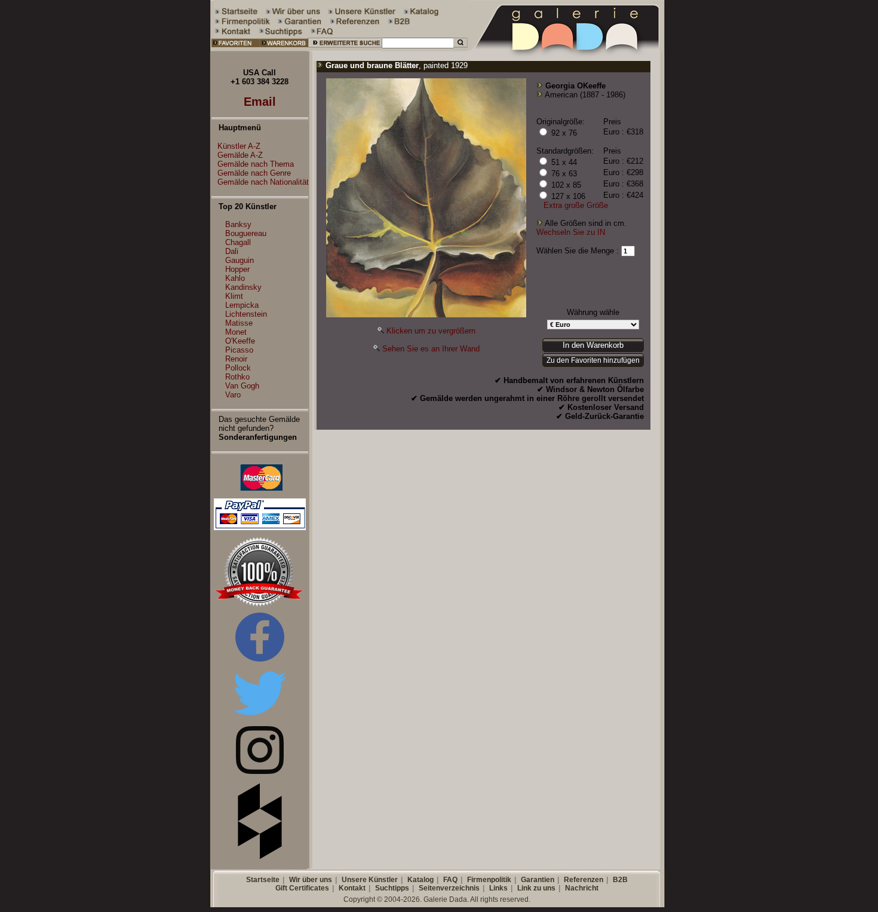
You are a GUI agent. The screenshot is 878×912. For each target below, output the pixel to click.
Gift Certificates (302, 888)
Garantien (537, 880)
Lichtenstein (246, 314)
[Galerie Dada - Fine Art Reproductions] (567, 48)
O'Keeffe (240, 340)
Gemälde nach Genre (254, 173)
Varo (233, 394)
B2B (620, 880)
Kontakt (352, 888)
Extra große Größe (576, 205)
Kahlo (235, 278)
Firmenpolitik (489, 880)
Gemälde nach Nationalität (263, 181)
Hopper (237, 269)
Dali (231, 251)
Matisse (239, 323)
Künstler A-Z (238, 146)
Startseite (263, 880)
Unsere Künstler (370, 880)
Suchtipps (392, 888)
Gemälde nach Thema (255, 164)
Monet (236, 332)
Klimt (234, 296)
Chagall (238, 242)
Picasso (239, 349)
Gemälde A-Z (240, 155)
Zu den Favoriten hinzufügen (593, 360)
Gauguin (239, 260)
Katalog (420, 880)
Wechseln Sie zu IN (570, 232)
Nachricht (581, 888)
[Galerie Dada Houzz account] (260, 856)
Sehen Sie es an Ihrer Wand (431, 348)
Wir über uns (310, 880)
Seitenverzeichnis (449, 888)
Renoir (236, 358)
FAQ (450, 880)
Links (498, 888)
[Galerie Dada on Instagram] (260, 771)
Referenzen (583, 880)
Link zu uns (536, 888)
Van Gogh (242, 385)
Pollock (238, 367)
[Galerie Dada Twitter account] (260, 717)
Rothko (237, 376)
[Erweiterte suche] (345, 48)
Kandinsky (243, 287)
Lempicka (242, 305)
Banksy (238, 224)
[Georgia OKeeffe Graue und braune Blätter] (426, 314)
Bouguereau (245, 233)
